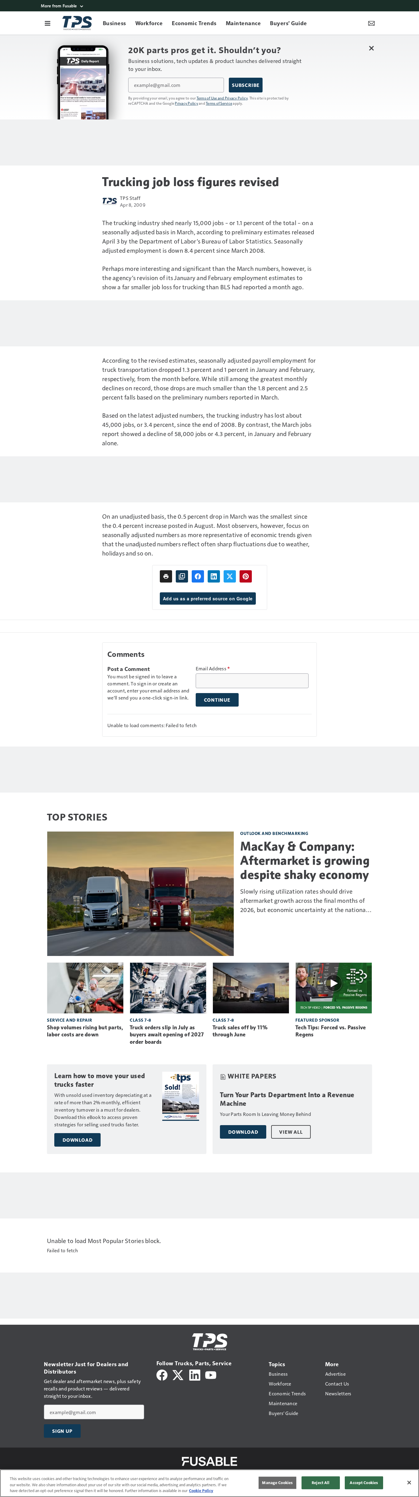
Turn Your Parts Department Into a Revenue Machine (287, 1099)
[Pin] (246, 576)
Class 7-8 (140, 1020)
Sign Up (62, 1431)
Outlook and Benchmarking (274, 833)
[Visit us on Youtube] (210, 1374)
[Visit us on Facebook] (161, 1374)
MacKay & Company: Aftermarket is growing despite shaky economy (305, 860)
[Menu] (47, 23)
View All (290, 1132)
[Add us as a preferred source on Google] (182, 576)
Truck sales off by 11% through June (240, 1031)
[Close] (409, 1482)
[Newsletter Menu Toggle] (371, 23)
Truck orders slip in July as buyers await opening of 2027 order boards (167, 1035)
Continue (217, 700)
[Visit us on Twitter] (178, 1374)
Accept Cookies (364, 1482)
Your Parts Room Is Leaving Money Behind (265, 1114)
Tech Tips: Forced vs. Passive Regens (330, 1031)
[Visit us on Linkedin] (194, 1374)
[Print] (166, 576)
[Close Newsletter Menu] (371, 48)
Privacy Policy (186, 103)
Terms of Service (219, 103)
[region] (209, 1483)
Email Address (213, 668)
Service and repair (69, 1020)
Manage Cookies (277, 1482)
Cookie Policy (201, 1490)
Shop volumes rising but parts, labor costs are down (85, 1031)
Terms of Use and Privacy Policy (222, 98)
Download (77, 1140)
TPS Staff (130, 198)
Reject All (320, 1482)
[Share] (198, 576)
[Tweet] (230, 576)
